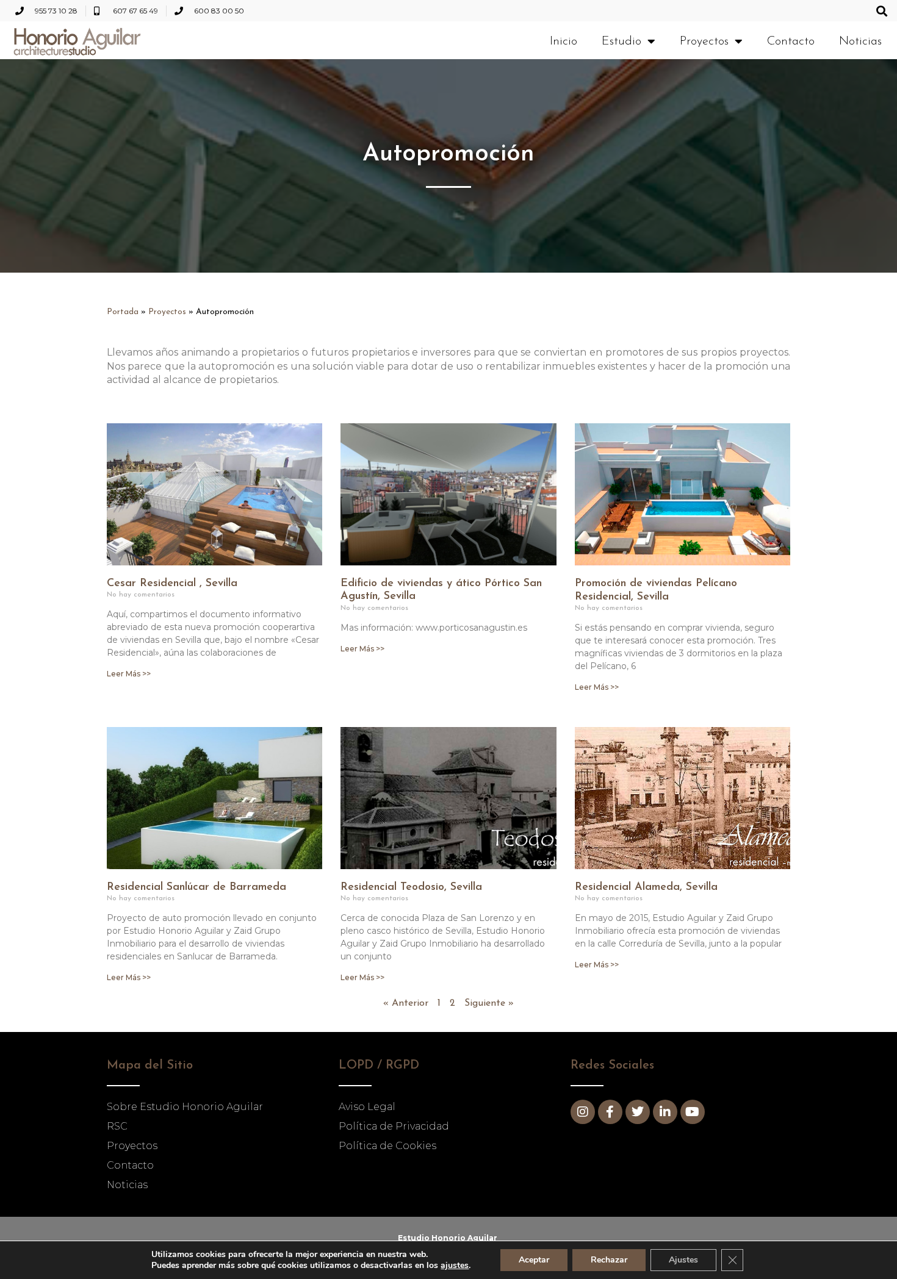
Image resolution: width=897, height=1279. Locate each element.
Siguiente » (489, 1003)
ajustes (455, 1265)
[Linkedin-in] (665, 1112)
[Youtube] (692, 1112)
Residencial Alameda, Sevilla (646, 887)
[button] (881, 11)
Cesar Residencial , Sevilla (172, 583)
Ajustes (683, 1260)
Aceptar (534, 1260)
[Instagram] (583, 1112)
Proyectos (704, 41)
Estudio (621, 41)
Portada (123, 312)
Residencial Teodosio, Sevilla (411, 887)
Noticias (860, 41)
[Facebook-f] (610, 1112)
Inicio (563, 41)
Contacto (791, 41)
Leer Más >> (129, 673)
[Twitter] (637, 1112)
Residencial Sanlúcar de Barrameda (196, 887)
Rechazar (609, 1260)
